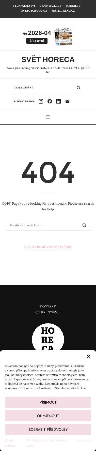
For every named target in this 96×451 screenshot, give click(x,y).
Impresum (84, 440)
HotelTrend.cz (63, 10)
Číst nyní (37, 41)
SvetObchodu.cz (34, 10)
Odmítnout (48, 416)
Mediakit (73, 5)
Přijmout (48, 402)
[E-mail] (67, 101)
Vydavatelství (24, 5)
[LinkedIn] (58, 101)
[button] (88, 356)
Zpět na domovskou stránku (48, 247)
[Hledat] (78, 88)
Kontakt (48, 306)
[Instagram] (40, 101)
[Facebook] (49, 101)
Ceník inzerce (50, 5)
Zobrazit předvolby (48, 429)
